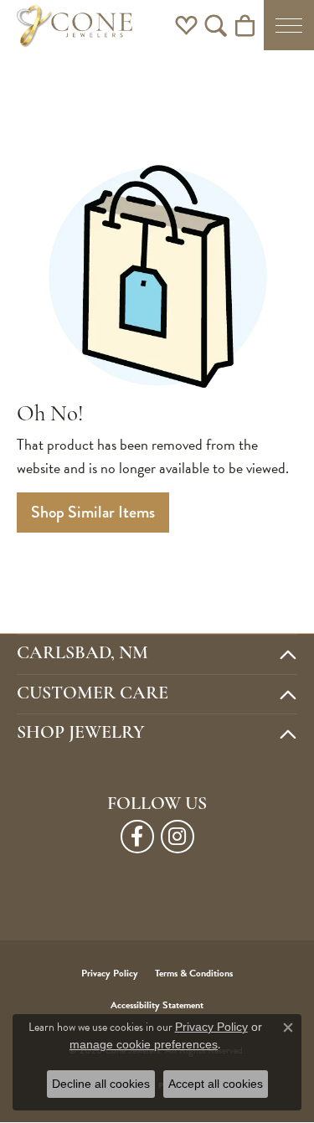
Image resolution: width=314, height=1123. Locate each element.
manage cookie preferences (143, 1044)
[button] (186, 25)
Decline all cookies (101, 1083)
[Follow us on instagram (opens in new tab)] (177, 836)
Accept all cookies (215, 1083)
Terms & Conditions (194, 973)
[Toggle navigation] (289, 25)
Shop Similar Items (93, 512)
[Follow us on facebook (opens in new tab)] (137, 836)
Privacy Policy (109, 973)
